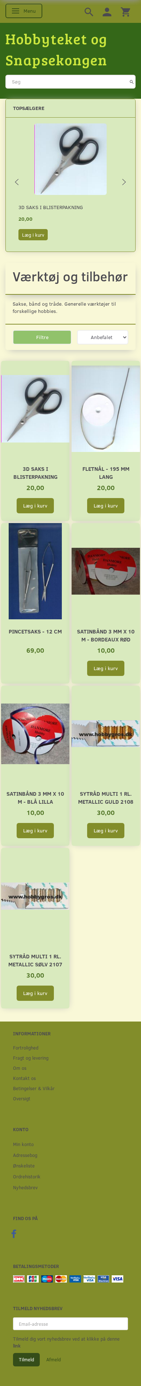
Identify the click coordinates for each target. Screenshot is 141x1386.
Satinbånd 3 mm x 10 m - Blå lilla (35, 797)
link (17, 1345)
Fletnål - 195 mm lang (105, 472)
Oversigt (21, 1098)
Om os (19, 1068)
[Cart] (125, 11)
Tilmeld (26, 1359)
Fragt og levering (30, 1058)
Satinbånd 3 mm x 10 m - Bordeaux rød (105, 635)
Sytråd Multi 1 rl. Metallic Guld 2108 (105, 797)
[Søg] (132, 81)
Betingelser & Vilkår (34, 1088)
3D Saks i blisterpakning (50, 207)
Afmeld (53, 1359)
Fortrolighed (25, 1047)
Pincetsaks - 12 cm (35, 631)
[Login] (107, 11)
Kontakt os (24, 1078)
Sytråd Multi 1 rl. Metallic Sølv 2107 (35, 960)
